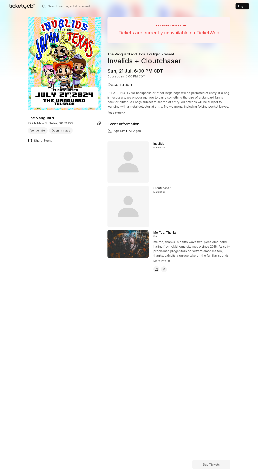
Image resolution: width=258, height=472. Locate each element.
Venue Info (37, 130)
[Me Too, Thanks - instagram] (156, 269)
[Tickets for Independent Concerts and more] (22, 6)
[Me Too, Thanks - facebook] (164, 269)
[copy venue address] (99, 123)
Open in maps (61, 130)
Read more (114, 112)
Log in (242, 6)
